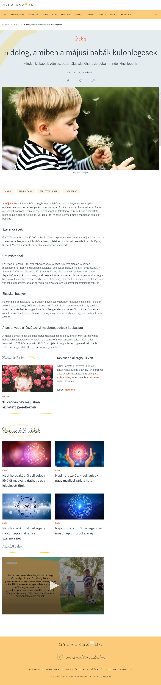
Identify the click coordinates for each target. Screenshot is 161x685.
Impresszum (34, 669)
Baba (16, 25)
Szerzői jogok (52, 669)
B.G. (69, 72)
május (8, 191)
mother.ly (70, 389)
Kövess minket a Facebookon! (86, 657)
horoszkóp (71, 191)
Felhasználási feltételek (95, 669)
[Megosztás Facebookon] (68, 80)
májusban (10, 203)
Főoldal (5, 25)
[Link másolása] (93, 80)
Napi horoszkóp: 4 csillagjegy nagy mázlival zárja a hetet (76, 478)
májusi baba (25, 191)
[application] (53, 585)
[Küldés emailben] (80, 80)
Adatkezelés (71, 669)
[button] (53, 585)
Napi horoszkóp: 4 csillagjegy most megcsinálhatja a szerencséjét (23, 533)
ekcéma (94, 377)
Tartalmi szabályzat (123, 669)
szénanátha (63, 377)
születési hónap (49, 191)
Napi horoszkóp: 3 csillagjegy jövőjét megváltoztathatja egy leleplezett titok (23, 481)
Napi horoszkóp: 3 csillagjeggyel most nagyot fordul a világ (78, 530)
